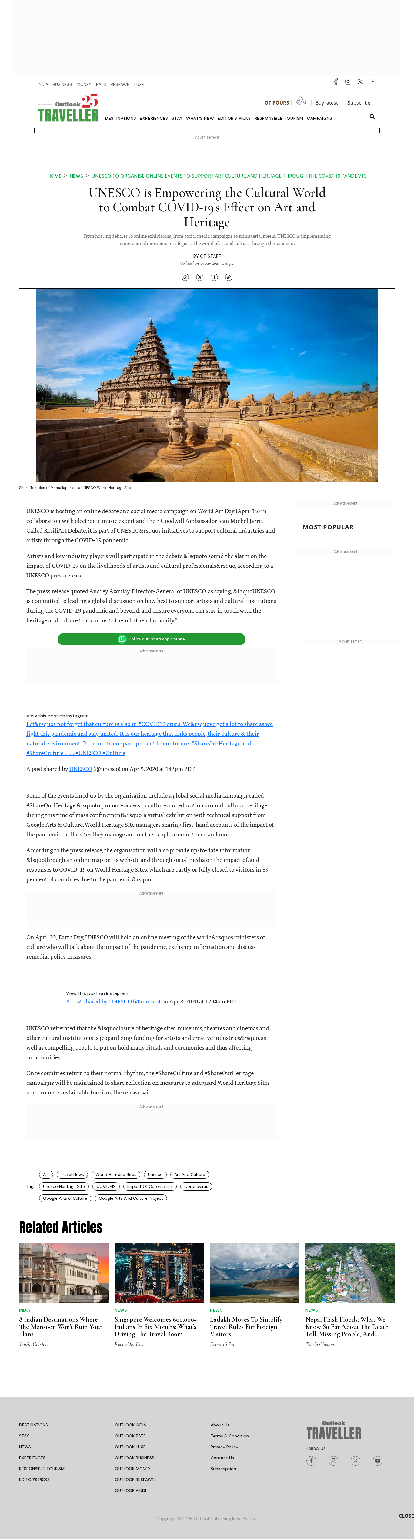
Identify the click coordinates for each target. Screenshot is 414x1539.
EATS (101, 84)
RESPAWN (120, 84)
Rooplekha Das (129, 1344)
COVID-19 (106, 1186)
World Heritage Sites (115, 1174)
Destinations (120, 118)
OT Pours (277, 102)
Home (55, 176)
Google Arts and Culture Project (131, 1198)
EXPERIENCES (32, 1457)
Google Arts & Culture (65, 1198)
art (46, 1174)
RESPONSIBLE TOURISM (42, 1468)
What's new (200, 118)
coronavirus (196, 1186)
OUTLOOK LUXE (130, 1447)
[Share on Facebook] (214, 277)
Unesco (155, 1174)
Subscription (223, 1468)
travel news (72, 1174)
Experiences (154, 118)
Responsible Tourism (279, 118)
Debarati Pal (222, 1344)
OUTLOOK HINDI (130, 1490)
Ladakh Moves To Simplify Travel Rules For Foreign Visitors (246, 1327)
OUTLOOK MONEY (133, 1468)
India (24, 1310)
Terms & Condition (230, 1436)
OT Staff (210, 256)
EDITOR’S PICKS (34, 1479)
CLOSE (406, 1516)
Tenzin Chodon (33, 1344)
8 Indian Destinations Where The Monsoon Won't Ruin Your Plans (60, 1327)
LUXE (139, 84)
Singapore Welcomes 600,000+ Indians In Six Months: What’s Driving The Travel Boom (156, 1327)
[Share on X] (199, 277)
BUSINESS (62, 84)
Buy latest (327, 102)
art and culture (189, 1174)
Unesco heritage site (64, 1186)
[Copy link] (228, 277)
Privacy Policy (224, 1447)
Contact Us (222, 1457)
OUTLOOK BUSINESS (134, 1457)
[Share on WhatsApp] (185, 277)
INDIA (43, 84)
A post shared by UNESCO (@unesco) (113, 1002)
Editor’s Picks (234, 118)
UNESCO (80, 769)
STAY (24, 1436)
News (76, 176)
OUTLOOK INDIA (130, 1425)
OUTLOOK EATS (130, 1436)
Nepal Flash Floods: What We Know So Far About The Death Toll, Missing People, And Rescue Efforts (347, 1330)
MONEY (84, 84)
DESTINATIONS (33, 1425)
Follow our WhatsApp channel (157, 639)
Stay (177, 118)
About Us (220, 1425)
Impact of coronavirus (150, 1186)
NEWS (25, 1447)
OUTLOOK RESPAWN (135, 1479)
